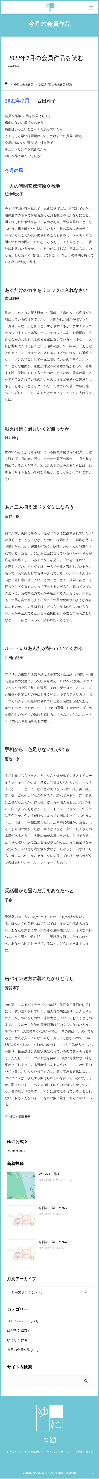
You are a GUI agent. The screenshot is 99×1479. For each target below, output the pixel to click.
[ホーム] (6, 83)
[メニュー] (91, 7)
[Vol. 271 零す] (21, 1185)
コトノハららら (64, 1180)
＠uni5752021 (16, 1150)
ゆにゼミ (13, 1340)
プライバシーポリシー (57, 1451)
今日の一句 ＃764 (53, 1242)
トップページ (14, 1451)
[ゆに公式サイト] (49, 7)
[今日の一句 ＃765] (21, 1219)
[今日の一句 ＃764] (21, 1253)
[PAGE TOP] (93, 1473)
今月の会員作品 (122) (22, 1350)
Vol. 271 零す (49, 1174)
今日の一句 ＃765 (53, 1208)
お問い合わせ (84, 1451)
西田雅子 (24, 1116)
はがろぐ (60, 1214)
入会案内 (33, 1451)
